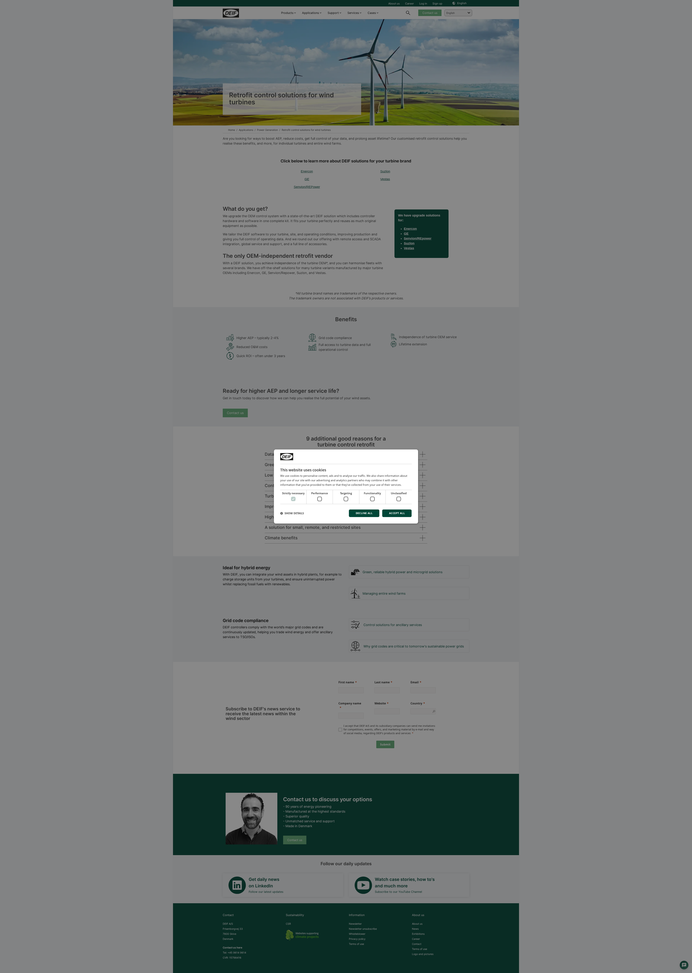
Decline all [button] (364, 513)
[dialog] (346, 486)
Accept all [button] (397, 513)
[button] (292, 513)
